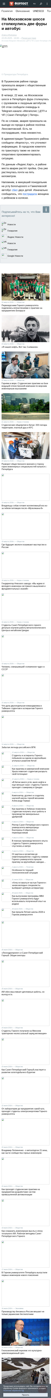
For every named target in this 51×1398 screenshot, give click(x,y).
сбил (15, 190)
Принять (25, 1395)
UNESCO (38, 11)
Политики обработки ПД (13, 1390)
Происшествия (29, 38)
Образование (23, 11)
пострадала (30, 194)
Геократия (7, 11)
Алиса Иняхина (9, 35)
